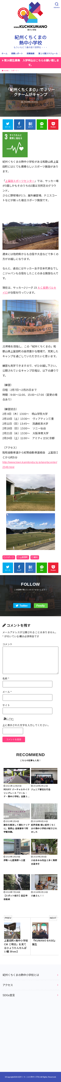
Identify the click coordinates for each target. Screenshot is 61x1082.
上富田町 (24, 557)
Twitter (24, 605)
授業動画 (30, 54)
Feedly (40, 605)
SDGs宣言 (9, 995)
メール (7, 692)
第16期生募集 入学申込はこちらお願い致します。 (31, 62)
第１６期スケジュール (48, 54)
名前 (5, 678)
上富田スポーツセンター (19, 181)
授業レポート (17, 54)
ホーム (4, 54)
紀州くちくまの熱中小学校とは (21, 974)
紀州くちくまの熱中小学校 (31, 40)
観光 (36, 557)
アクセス (8, 985)
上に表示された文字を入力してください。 (26, 725)
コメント (7, 644)
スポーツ (10, 557)
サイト (6, 705)
